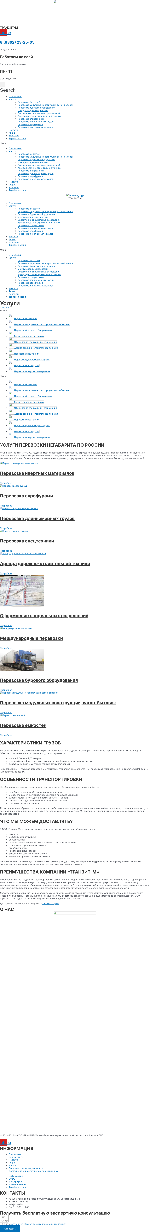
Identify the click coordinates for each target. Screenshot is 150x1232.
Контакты (14, 135)
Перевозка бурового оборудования (36, 107)
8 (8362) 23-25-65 (17, 42)
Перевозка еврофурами (30, 124)
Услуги (12, 99)
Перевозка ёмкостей (29, 102)
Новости (13, 130)
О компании (15, 96)
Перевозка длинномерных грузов (35, 121)
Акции (12, 132)
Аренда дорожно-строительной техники (39, 116)
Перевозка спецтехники (31, 118)
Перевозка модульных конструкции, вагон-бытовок (45, 104)
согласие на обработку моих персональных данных (37, 1224)
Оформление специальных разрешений (39, 113)
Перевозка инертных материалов (35, 127)
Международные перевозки (33, 110)
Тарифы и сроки (17, 138)
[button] (75, 143)
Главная (4, 307)
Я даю (34, 1224)
